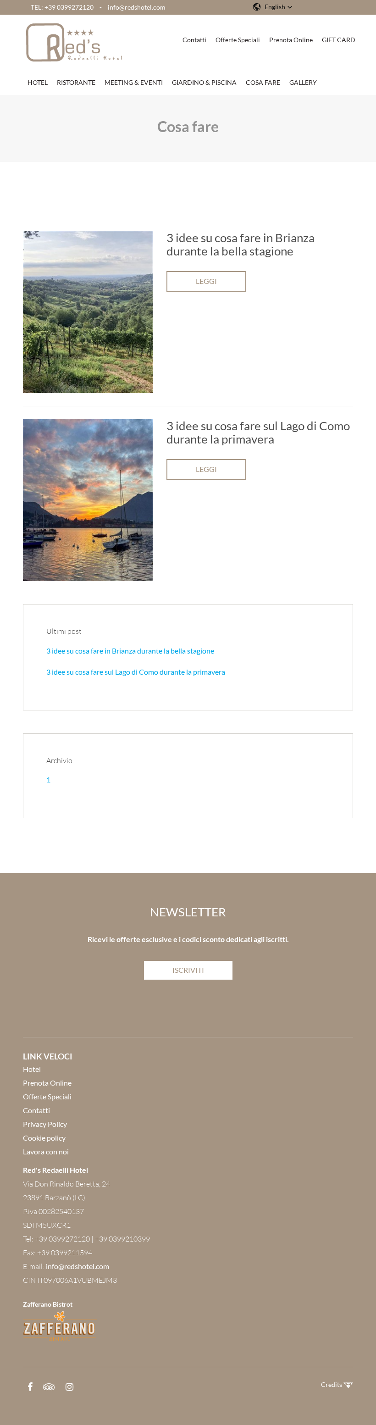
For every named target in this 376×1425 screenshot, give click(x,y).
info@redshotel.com (137, 7)
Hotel (32, 1069)
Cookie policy (44, 1137)
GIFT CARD (338, 40)
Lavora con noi (46, 1151)
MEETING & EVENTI (134, 82)
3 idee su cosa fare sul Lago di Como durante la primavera (135, 671)
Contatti (194, 40)
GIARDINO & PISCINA (204, 82)
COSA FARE (263, 82)
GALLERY (303, 82)
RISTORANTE (76, 82)
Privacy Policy (45, 1124)
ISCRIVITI (188, 969)
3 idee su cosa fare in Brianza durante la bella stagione (130, 650)
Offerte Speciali (238, 40)
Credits (332, 1384)
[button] (273, 7)
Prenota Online (291, 40)
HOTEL (38, 82)
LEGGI (206, 281)
